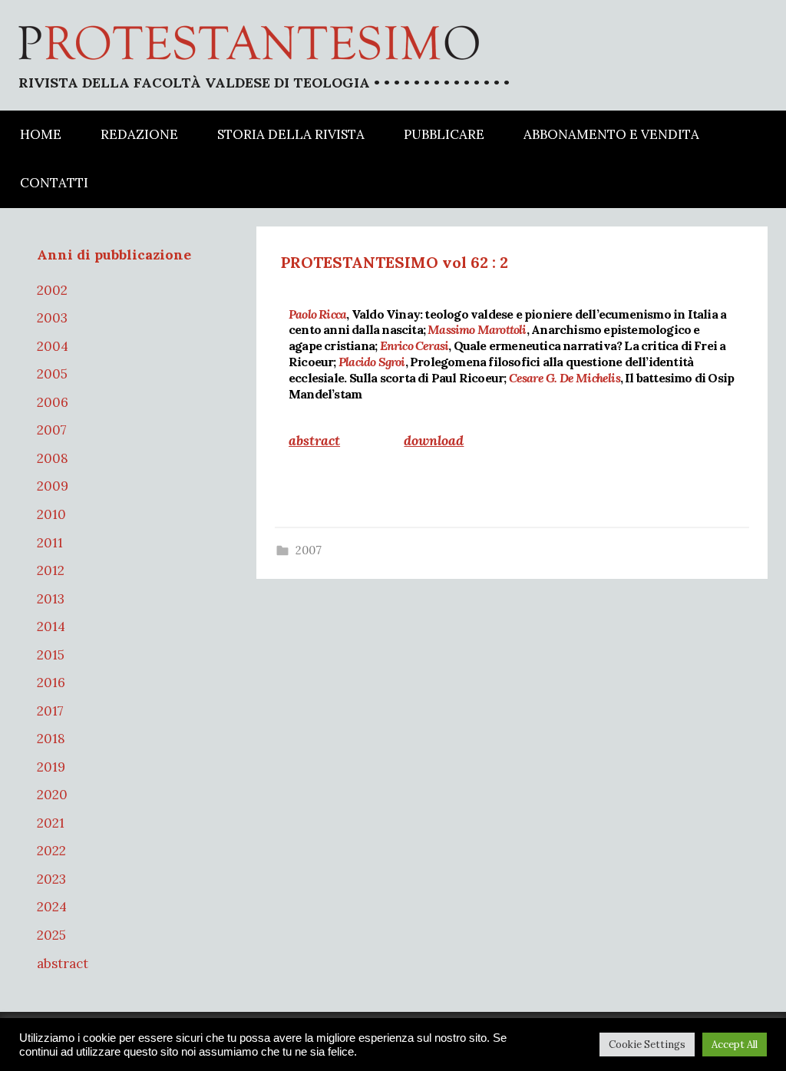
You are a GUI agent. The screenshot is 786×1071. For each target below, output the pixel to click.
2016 (51, 682)
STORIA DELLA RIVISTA (291, 134)
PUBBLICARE (444, 134)
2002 (52, 290)
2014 (51, 626)
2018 (51, 738)
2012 (50, 570)
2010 (51, 514)
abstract (62, 963)
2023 (51, 879)
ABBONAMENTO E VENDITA (611, 134)
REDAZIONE (139, 134)
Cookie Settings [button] (647, 1044)
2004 (52, 346)
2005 (52, 373)
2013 (50, 598)
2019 (51, 767)
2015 (50, 654)
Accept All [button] (735, 1044)
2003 (52, 317)
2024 (52, 906)
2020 (52, 794)
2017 (50, 710)
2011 (50, 542)
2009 (52, 486)
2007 (309, 550)
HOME (40, 134)
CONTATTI (54, 182)
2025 (51, 935)
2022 (51, 850)
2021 (50, 823)
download (434, 440)
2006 (52, 402)
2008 (52, 458)
